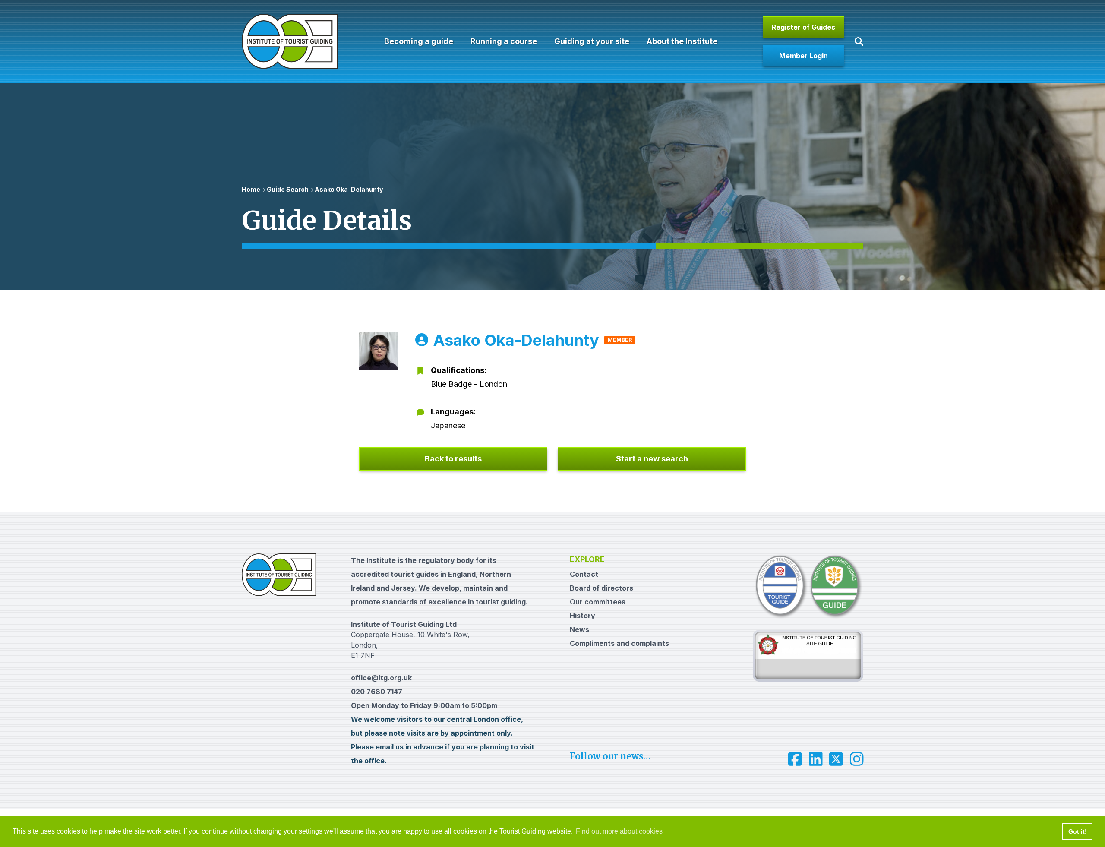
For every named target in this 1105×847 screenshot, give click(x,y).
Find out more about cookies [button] (619, 831)
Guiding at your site (591, 41)
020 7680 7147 (376, 691)
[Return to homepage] (290, 41)
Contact (584, 574)
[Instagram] (857, 758)
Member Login (803, 55)
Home (251, 189)
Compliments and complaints (619, 643)
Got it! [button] (1077, 831)
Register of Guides (803, 27)
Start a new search (652, 458)
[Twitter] (836, 758)
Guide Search (288, 189)
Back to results (453, 458)
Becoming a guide (418, 41)
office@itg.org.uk (381, 677)
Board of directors (601, 588)
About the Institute (682, 41)
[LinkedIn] (816, 758)
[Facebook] (795, 758)
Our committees (597, 601)
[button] (859, 41)
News (579, 629)
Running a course (503, 41)
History (582, 615)
